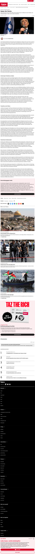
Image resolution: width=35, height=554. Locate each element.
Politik (5, 7)
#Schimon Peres (6, 198)
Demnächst (2, 491)
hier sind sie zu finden (29, 345)
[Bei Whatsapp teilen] (16, 204)
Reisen (2, 520)
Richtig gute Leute (3, 420)
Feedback (2, 533)
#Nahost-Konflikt (14, 198)
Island (1, 418)
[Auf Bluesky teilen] (12, 204)
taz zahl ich (2, 448)
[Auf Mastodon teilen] (10, 204)
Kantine (2, 522)
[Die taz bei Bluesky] (8, 384)
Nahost (8, 7)
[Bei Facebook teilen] (14, 204)
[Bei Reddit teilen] (21, 204)
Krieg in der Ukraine (3, 416)
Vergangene (2, 498)
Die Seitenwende (3, 433)
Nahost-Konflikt (12, 7)
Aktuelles (2, 429)
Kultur (1, 397)
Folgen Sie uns (2, 384)
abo (1, 444)
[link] (13, 4)
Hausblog (2, 431)
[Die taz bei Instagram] (10, 384)
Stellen (2, 435)
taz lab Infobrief (3, 485)
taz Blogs (2, 507)
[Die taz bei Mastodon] (5, 384)
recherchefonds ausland (4, 450)
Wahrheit (2, 405)
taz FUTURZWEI (3, 509)
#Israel (10, 198)
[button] (34, 1)
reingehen (2, 472)
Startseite (2, 7)
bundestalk (2, 461)
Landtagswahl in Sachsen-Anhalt (5, 412)
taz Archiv (2, 513)
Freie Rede (2, 470)
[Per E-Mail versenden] (8, 204)
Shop (1, 524)
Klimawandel (2, 422)
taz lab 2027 (2, 500)
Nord (1, 403)
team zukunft (2, 478)
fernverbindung (3, 463)
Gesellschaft (2, 395)
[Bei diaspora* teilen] (19, 204)
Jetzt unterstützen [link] (17, 194)
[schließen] (33, 538)
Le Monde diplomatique (4, 511)
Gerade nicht (30, 538)
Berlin (1, 401)
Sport (1, 399)
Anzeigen (2, 526)
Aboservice (2, 535)
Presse (2, 437)
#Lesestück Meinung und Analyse (21, 198)
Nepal (1, 414)
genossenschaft (3, 446)
